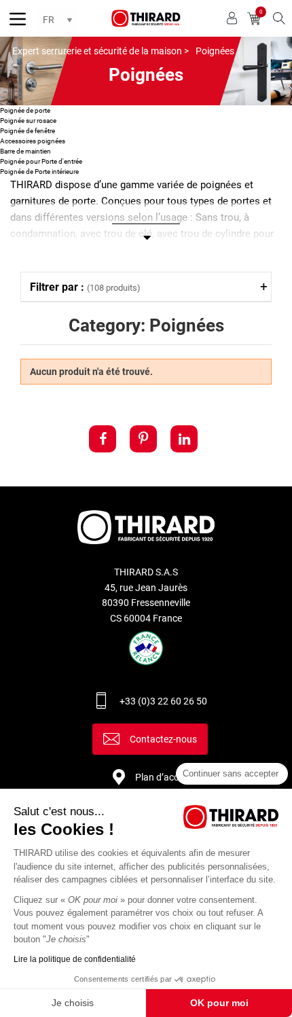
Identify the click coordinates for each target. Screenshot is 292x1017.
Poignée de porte (25, 110)
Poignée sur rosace (28, 120)
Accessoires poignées (32, 141)
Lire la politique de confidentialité (75, 959)
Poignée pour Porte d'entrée (41, 161)
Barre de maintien (25, 151)
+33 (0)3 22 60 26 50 (163, 701)
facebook (102, 438)
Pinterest (143, 438)
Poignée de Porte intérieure (39, 171)
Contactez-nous (163, 739)
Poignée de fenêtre (27, 131)
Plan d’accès (161, 777)
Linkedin (184, 438)
